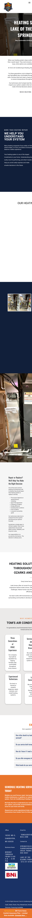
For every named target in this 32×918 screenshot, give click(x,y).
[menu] (29, 2)
